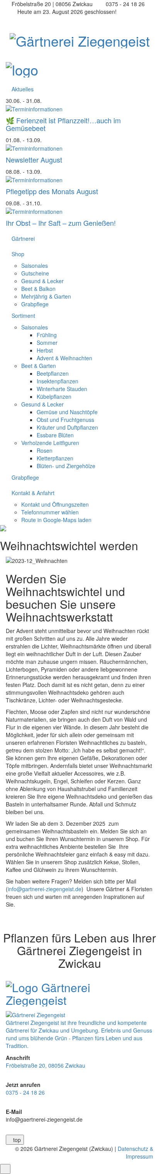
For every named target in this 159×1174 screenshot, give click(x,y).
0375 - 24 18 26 (25, 1092)
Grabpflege (35, 304)
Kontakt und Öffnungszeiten (55, 504)
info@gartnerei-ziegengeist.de (44, 889)
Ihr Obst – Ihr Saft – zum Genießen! (61, 223)
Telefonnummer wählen (50, 512)
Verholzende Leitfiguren (50, 443)
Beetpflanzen (53, 373)
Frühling (47, 335)
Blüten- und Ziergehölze (66, 466)
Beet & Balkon (38, 288)
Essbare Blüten (55, 435)
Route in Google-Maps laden (56, 520)
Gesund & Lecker (42, 281)
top (17, 1140)
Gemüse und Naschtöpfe (67, 412)
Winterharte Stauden (62, 389)
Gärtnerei (23, 238)
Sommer (47, 342)
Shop (18, 254)
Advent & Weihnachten (64, 358)
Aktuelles (23, 89)
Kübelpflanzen (54, 396)
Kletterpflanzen (55, 458)
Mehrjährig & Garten (46, 296)
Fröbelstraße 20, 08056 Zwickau (45, 1065)
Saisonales (34, 265)
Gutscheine (35, 273)
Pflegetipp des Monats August (52, 191)
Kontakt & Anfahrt (33, 493)
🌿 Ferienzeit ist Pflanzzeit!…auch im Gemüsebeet (63, 124)
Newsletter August (34, 160)
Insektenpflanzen (57, 381)
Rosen (44, 450)
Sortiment (23, 315)
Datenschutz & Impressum (135, 1152)
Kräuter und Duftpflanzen (67, 427)
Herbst (45, 350)
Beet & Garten (38, 365)
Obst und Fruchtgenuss (65, 419)
